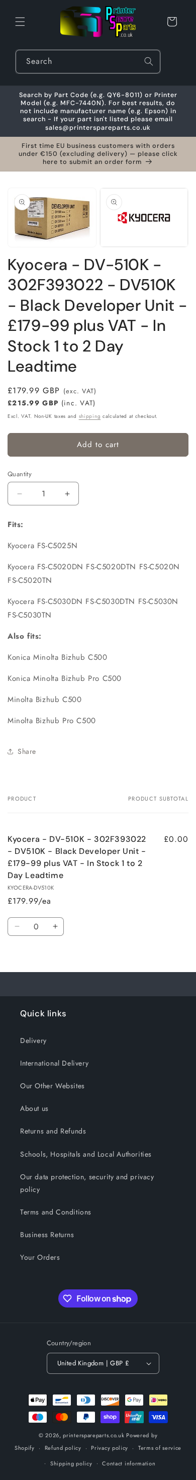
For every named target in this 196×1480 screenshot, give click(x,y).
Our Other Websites (52, 1086)
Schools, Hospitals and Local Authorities (86, 1154)
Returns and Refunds (53, 1131)
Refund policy (63, 1448)
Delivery (33, 1040)
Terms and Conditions (55, 1212)
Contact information (128, 1463)
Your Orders (40, 1257)
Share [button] (27, 751)
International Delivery (54, 1063)
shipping (90, 416)
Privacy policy (109, 1448)
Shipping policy (71, 1463)
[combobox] (88, 61)
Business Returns (47, 1235)
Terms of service (159, 1448)
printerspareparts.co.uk (93, 1435)
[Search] (149, 61)
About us (34, 1108)
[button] (20, 22)
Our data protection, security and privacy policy (87, 1183)
